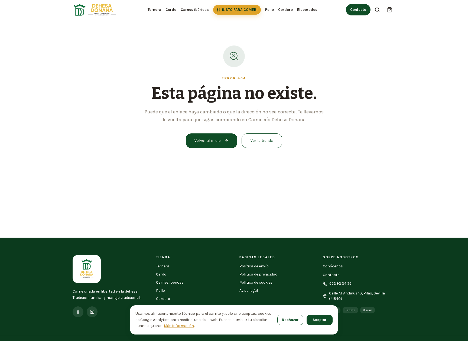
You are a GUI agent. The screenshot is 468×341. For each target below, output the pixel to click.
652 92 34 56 (340, 283)
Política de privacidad (258, 274)
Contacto (358, 9)
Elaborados (307, 9)
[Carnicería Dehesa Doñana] (96, 10)
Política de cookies (255, 282)
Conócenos (333, 266)
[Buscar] (377, 9)
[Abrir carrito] (389, 9)
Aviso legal (248, 290)
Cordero (285, 9)
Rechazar (290, 319)
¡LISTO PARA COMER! (240, 9)
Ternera (154, 9)
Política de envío (254, 266)
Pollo (269, 9)
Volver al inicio (207, 140)
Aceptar (320, 319)
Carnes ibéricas (195, 9)
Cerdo (170, 9)
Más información (179, 325)
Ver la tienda (262, 140)
